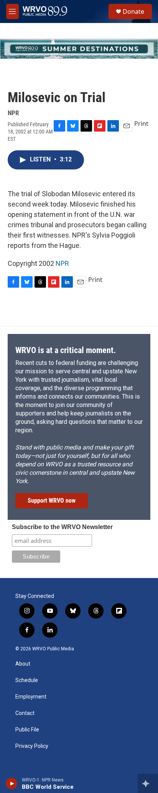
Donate (133, 11)
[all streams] (148, 783)
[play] (11, 783)
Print (141, 123)
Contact (25, 713)
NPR (62, 263)
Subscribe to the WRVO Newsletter (62, 527)
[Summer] (79, 49)
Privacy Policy (31, 746)
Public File (27, 730)
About (22, 664)
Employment (30, 697)
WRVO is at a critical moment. (65, 350)
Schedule (26, 680)
